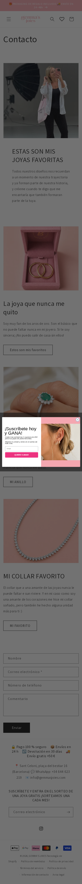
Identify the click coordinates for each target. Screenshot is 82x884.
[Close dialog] (77, 419)
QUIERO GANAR (21, 455)
